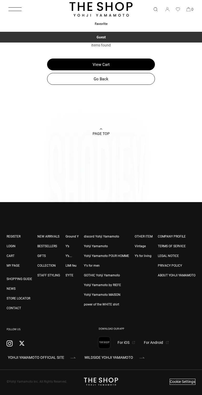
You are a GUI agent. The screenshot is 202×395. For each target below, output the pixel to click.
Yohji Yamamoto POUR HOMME (106, 256)
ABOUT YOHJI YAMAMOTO (176, 275)
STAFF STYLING (48, 275)
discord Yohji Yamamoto (101, 236)
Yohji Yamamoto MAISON (102, 295)
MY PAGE (13, 265)
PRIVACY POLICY (170, 265)
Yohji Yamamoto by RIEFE (102, 285)
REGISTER (14, 236)
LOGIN (11, 246)
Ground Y (72, 236)
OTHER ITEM (144, 236)
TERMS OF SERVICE (172, 246)
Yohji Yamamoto (96, 246)
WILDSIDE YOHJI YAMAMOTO (108, 357)
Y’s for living (143, 256)
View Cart (101, 64)
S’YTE (69, 275)
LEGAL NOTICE (168, 256)
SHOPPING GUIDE (19, 279)
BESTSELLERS (47, 246)
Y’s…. (68, 256)
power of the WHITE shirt (101, 304)
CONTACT (14, 308)
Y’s (67, 246)
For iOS (124, 342)
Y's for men (92, 265)
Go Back (101, 79)
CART (10, 256)
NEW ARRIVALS (48, 236)
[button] (15, 9)
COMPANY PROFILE (172, 236)
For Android (154, 342)
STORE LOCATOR (18, 298)
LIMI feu (71, 265)
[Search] (155, 9)
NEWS (11, 289)
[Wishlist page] (178, 9)
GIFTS (41, 256)
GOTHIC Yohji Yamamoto (102, 275)
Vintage (140, 246)
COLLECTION (46, 265)
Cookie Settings (182, 382)
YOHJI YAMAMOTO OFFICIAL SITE (36, 357)
